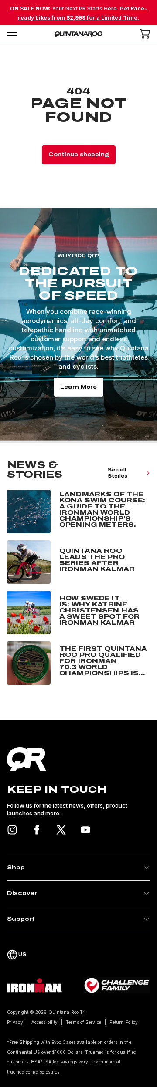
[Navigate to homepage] (78, 34)
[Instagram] (12, 830)
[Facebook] (36, 830)
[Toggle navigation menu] (12, 34)
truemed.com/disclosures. (34, 1071)
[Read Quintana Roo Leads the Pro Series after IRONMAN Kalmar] (78, 562)
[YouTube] (85, 830)
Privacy (15, 1022)
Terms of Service (83, 1022)
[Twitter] (61, 830)
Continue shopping (78, 154)
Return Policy (123, 1022)
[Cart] (145, 34)
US (22, 954)
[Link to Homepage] (78, 759)
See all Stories (117, 473)
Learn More (78, 387)
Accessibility (44, 1022)
